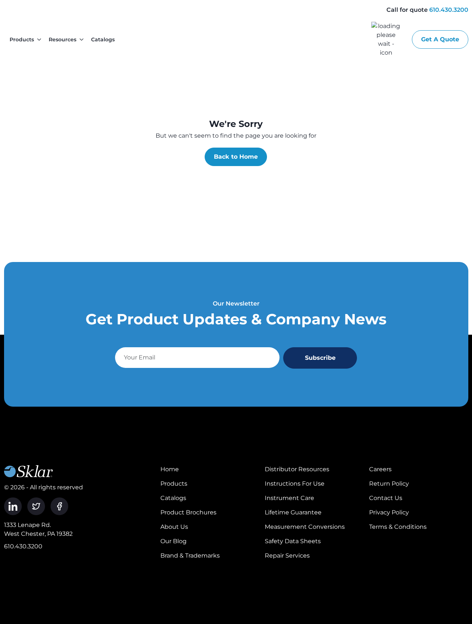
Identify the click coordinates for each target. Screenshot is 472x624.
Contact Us (385, 497)
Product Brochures (188, 512)
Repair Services (287, 555)
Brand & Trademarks (190, 555)
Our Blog (173, 541)
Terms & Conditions (398, 526)
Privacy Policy (389, 512)
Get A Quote (440, 39)
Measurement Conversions (305, 526)
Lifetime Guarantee (293, 512)
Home (169, 469)
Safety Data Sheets (293, 541)
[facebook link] (59, 506)
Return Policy (389, 483)
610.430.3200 (448, 9)
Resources (62, 39)
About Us (174, 526)
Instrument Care (289, 497)
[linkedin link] (13, 506)
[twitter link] (36, 506)
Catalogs (103, 39)
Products (22, 39)
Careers (380, 469)
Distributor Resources (297, 469)
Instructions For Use (294, 483)
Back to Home (236, 156)
